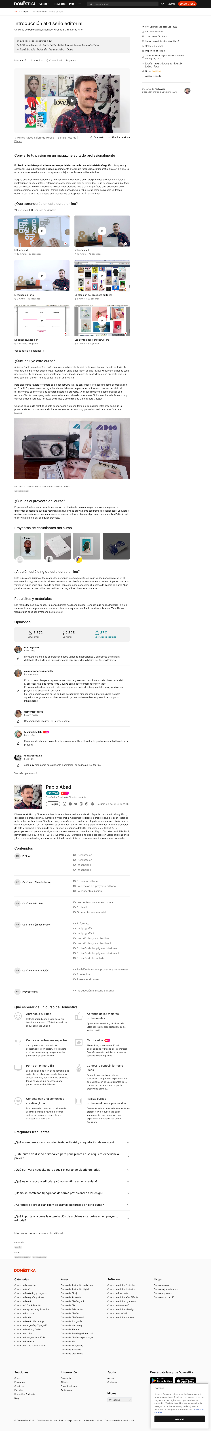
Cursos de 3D (68, 1341)
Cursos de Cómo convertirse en (30, 1345)
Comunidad (55, 60)
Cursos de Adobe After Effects (122, 1297)
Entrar (171, 3)
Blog (16, 1398)
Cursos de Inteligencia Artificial (29, 1337)
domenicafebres (33, 711)
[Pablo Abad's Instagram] (81, 803)
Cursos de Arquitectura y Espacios (31, 1309)
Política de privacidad (70, 1420)
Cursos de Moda (22, 1317)
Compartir (99, 137)
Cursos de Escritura (24, 1313)
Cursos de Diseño (23, 1301)
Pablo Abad (34, 29)
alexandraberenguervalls (38, 671)
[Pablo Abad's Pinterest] (87, 803)
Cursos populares (162, 1293)
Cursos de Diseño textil (72, 1317)
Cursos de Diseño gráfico (73, 1301)
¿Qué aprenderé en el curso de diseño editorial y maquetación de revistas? (64, 1142)
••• (79, 3)
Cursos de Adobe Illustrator (121, 1289)
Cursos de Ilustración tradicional (77, 1285)
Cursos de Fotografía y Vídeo (29, 1297)
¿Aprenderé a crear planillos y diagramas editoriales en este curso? (59, 1204)
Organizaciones (69, 1386)
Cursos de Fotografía (71, 1321)
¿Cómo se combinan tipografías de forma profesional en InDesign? (58, 1193)
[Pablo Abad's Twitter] (76, 803)
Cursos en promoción (164, 1297)
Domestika (66, 1378)
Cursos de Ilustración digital (75, 1289)
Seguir (54, 803)
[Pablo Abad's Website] (92, 803)
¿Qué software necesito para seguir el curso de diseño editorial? (57, 1169)
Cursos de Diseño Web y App (29, 1321)
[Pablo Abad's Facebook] (70, 803)
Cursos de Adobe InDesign (120, 1309)
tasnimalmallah (33, 731)
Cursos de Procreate (117, 1293)
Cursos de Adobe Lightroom (121, 1301)
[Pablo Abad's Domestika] (64, 803)
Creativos (19, 1386)
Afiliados (65, 1382)
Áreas (65, 1279)
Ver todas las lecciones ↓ (29, 350)
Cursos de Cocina (23, 1333)
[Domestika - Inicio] (15, 11)
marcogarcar (31, 647)
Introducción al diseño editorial (48, 23)
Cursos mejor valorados (165, 1289)
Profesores (66, 1390)
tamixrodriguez (33, 755)
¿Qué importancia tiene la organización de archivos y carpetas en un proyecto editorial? (66, 1218)
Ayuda (110, 1378)
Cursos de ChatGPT (117, 1313)
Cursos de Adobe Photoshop (121, 1285)
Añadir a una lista (121, 137)
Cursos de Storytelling (72, 1345)
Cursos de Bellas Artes (72, 1309)
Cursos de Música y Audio (27, 1329)
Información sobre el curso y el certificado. (39, 1233)
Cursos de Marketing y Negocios (30, 1293)
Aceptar (179, 1419)
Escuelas (18, 1390)
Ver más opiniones (24, 773)
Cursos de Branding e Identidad (77, 1333)
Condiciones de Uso (47, 1420)
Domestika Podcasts (24, 1394)
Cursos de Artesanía (71, 1297)
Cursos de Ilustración (25, 1285)
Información (20, 60)
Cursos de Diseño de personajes (77, 1337)
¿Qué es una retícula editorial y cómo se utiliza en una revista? (55, 1181)
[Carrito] (162, 3)
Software (113, 1279)
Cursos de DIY (68, 1305)
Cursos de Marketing (71, 1325)
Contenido (36, 60)
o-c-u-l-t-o (36, 377)
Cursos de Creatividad (72, 1353)
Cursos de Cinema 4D (118, 1305)
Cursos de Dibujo (69, 1293)
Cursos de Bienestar (24, 1341)
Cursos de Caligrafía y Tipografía (31, 1325)
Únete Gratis (187, 3)
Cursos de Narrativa (71, 1349)
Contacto (112, 1382)
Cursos (43, 3)
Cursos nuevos (161, 1285)
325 (49, 41)
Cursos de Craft (22, 1289)
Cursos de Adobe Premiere (120, 1317)
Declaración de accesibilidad (119, 1420)
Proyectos (59, 3)
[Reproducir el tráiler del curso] (72, 100)
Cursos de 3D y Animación (27, 1305)
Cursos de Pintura (70, 1329)
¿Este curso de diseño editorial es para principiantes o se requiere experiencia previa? (66, 1156)
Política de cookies (93, 1420)
